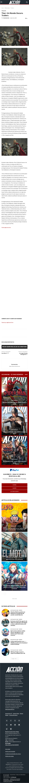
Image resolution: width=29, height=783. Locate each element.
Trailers (12, 8)
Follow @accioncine (6, 227)
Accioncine (6, 17)
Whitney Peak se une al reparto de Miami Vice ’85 (18, 652)
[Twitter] (14, 720)
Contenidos (14, 400)
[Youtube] (10, 724)
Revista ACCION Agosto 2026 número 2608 (15, 403)
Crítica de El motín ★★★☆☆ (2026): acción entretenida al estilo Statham (19, 643)
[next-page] (5, 594)
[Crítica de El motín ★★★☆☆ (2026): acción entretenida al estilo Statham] (5, 642)
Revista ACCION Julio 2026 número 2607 (14, 432)
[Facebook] (10, 720)
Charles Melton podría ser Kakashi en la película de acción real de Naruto (14, 529)
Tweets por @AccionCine (7, 322)
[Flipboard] (14, 724)
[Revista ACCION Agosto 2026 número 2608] (14, 391)
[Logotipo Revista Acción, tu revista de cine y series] (14, 2)
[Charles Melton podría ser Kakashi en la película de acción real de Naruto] (14, 517)
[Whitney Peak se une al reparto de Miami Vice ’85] (5, 652)
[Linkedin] (6, 724)
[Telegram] (19, 724)
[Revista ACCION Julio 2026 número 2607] (14, 421)
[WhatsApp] (6, 720)
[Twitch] (6, 729)
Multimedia (7, 8)
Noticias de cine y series (14, 526)
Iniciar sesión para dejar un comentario (14, 346)
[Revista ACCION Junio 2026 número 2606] (14, 450)
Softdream (13, 777)
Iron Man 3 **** (5, 353)
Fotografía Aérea (13, 715)
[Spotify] (10, 729)
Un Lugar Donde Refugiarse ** (23, 354)
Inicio (3, 8)
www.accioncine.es (9, 709)
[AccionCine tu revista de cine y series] (14, 669)
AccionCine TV (8, 713)
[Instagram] (19, 720)
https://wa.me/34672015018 (12, 744)
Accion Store (16, 713)
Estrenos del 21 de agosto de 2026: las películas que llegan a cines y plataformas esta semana (14, 557)
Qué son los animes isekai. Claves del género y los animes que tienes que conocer (14, 587)
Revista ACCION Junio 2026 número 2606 (14, 462)
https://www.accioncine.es (14, 366)
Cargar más (14, 658)
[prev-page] (2, 594)
